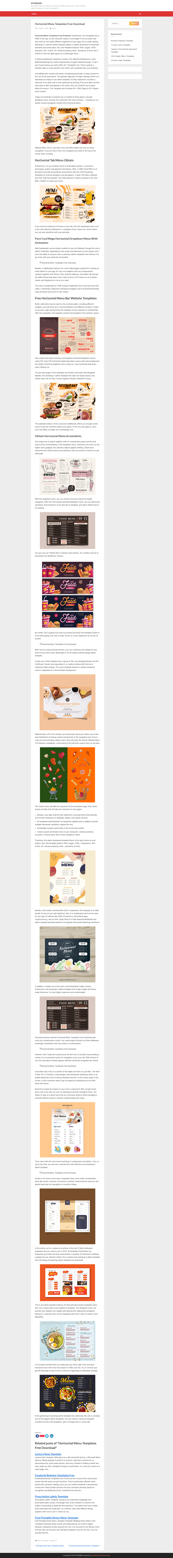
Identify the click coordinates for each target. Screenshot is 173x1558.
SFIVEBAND (36, 3)
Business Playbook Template (122, 41)
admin (54, 28)
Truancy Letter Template (120, 45)
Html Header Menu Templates (122, 56)
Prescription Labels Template (51, 1496)
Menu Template (43, 1540)
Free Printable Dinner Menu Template (56, 1517)
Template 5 (53, 1540)
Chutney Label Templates (121, 60)
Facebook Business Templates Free (54, 1475)
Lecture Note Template (48, 1454)
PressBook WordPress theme (100, 1555)
